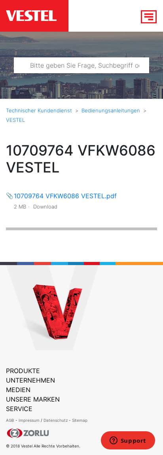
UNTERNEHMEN (30, 380)
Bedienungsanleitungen (111, 110)
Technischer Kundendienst (39, 110)
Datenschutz (56, 420)
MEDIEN (18, 390)
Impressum (30, 420)
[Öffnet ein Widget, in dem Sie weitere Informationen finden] (127, 441)
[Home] (37, 16)
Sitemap (79, 420)
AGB (10, 420)
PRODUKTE (23, 371)
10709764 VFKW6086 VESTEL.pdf (65, 196)
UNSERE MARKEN (33, 399)
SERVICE (19, 409)
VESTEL (15, 120)
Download (45, 206)
